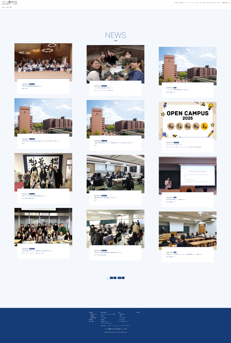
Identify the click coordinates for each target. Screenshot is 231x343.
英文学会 (213, 2)
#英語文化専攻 (198, 147)
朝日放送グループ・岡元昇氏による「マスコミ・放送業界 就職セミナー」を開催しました (184, 254)
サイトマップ (116, 325)
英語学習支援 (93, 317)
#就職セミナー (172, 92)
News (119, 312)
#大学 (26, 88)
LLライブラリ (122, 319)
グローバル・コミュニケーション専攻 (191, 2)
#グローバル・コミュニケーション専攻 (102, 90)
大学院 (200, 2)
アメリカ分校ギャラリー (123, 321)
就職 (175, 87)
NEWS (7, 7)
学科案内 (176, 2)
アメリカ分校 (104, 140)
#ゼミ (39, 253)
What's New (104, 85)
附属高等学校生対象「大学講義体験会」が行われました (105, 197)
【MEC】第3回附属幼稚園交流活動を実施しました (32, 86)
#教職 (26, 198)
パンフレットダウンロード (106, 323)
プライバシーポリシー (125, 325)
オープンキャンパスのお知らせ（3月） (174, 144)
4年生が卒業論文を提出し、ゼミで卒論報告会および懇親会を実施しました (37, 250)
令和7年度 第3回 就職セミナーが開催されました (176, 199)
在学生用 (218, 2)
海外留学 (204, 2)
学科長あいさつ (94, 314)
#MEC (23, 88)
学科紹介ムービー (104, 321)
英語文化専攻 (181, 2)
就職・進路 (209, 2)
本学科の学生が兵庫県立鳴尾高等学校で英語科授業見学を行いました (108, 252)
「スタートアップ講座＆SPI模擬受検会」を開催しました (177, 89)
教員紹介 (92, 316)
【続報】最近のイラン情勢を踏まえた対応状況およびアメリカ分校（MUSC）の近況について (41, 141)
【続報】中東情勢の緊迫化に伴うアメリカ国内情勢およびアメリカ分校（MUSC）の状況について (114, 142)
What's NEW (122, 314)
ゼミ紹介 (102, 319)
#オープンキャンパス (170, 147)
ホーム (4, 7)
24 (119, 277)
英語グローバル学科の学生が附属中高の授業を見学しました (34, 195)
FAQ (109, 325)
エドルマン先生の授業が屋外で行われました (103, 87)
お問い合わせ (103, 325)
